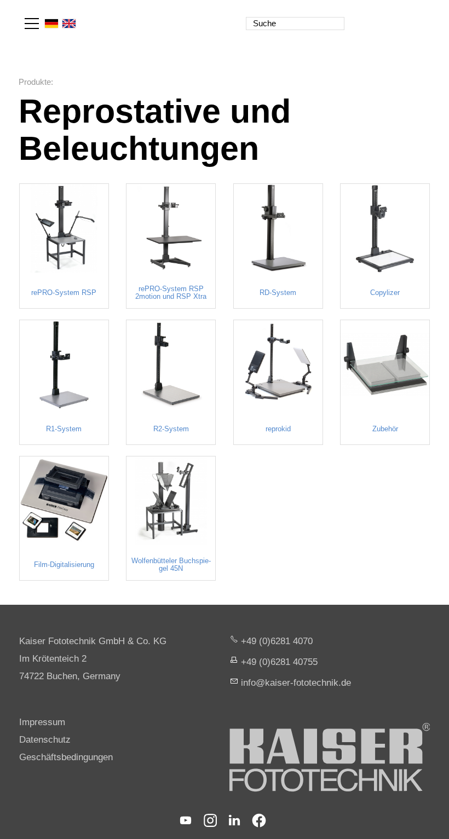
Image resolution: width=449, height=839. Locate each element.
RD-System (278, 293)
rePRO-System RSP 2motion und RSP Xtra (170, 292)
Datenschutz (45, 739)
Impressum (42, 722)
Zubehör (385, 429)
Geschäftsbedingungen (66, 757)
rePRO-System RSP (63, 293)
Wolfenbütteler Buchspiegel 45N (171, 564)
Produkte (35, 81)
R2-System (171, 429)
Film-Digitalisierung (64, 565)
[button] (32, 23)
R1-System (64, 429)
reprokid (278, 429)
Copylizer (385, 293)
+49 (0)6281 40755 (279, 662)
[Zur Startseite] (382, 16)
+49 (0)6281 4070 (277, 641)
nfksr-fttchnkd (294, 683)
